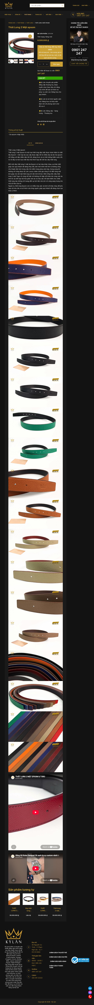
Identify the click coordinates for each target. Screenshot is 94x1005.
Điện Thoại (8, 14)
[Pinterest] (41, 124)
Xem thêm (85, 5)
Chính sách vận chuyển (58, 957)
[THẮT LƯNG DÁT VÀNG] (43, 899)
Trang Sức (38, 14)
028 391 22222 (37, 978)
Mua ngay (56, 64)
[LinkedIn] (43, 124)
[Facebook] (38, 124)
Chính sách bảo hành (58, 961)
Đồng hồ (17, 14)
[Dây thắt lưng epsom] (28, 899)
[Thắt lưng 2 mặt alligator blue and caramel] (57, 899)
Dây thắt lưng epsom (28, 910)
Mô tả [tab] (30, 143)
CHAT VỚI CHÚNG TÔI (79, 63)
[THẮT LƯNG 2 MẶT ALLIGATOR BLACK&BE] (14, 899)
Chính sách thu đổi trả (58, 952)
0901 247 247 (83, 15)
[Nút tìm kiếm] (62, 5)
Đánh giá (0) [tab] (39, 143)
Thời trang (27, 14)
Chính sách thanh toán (56, 966)
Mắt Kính (48, 14)
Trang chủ (76, 5)
